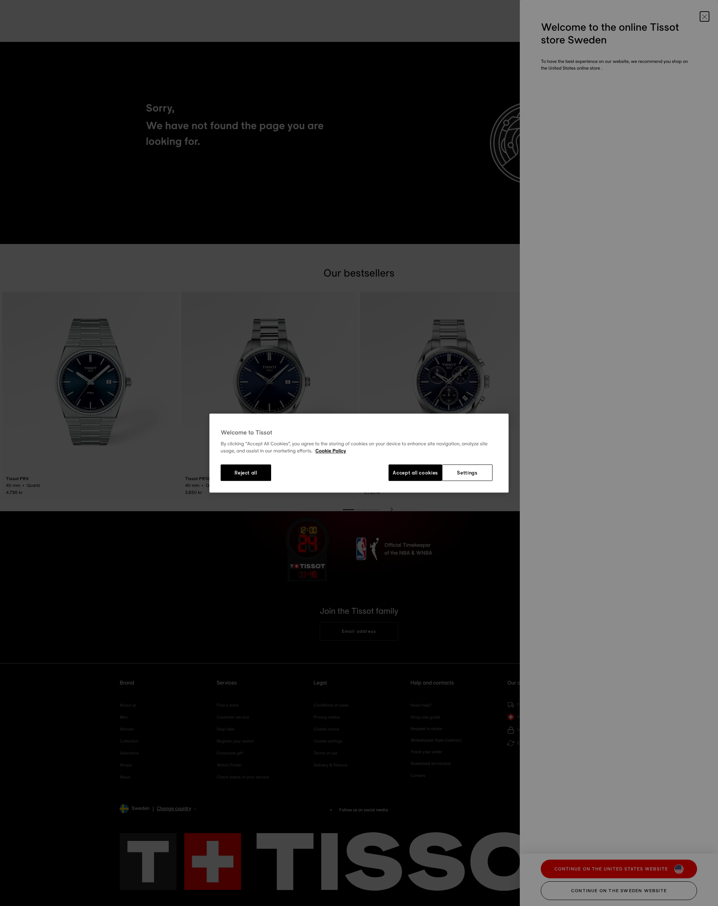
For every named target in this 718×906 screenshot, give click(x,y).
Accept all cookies (415, 473)
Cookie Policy (330, 451)
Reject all (245, 473)
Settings (467, 473)
